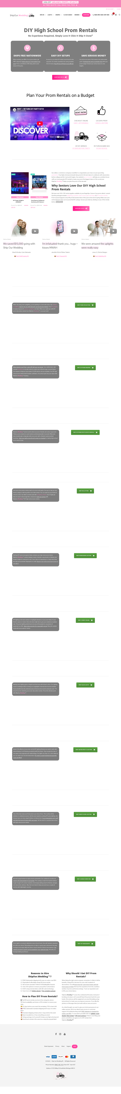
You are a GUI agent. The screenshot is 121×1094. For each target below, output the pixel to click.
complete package (49, 991)
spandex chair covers (79, 195)
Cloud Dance (68, 15)
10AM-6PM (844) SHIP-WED (101, 15)
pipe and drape (90, 195)
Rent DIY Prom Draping (83, 368)
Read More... (59, 202)
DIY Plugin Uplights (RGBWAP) (18, 201)
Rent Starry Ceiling (83, 620)
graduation (55, 175)
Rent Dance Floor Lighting (84, 814)
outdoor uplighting (29, 309)
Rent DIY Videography (84, 944)
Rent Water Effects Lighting (84, 750)
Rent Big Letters (84, 491)
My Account (110, 9)
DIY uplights (54, 307)
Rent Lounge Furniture (84, 879)
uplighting (70, 195)
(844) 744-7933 (59, 1064)
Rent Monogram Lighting (83, 555)
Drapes (58, 15)
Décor (42, 15)
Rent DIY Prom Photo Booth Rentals (83, 432)
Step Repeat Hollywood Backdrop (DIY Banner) (37, 201)
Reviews (77, 15)
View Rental (19, 197)
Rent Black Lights (84, 685)
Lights (50, 15)
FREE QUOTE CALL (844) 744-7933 (60, 5)
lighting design (36, 991)
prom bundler (88, 177)
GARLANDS (56, 2)
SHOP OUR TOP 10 (59, 77)
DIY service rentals (102, 195)
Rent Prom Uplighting (83, 305)
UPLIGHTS (73, 2)
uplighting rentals (41, 494)
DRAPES (65, 2)
